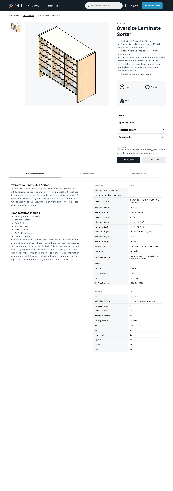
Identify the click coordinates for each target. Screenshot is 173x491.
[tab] (35, 173)
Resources (52, 5)
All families (29, 15)
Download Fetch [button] (152, 5)
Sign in (134, 5)
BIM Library (33, 5)
